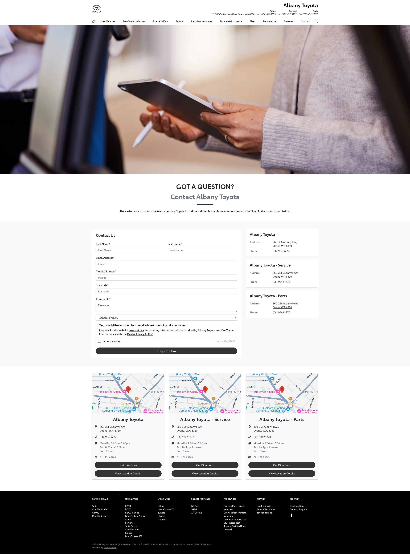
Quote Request (232, 522)
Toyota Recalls (264, 512)
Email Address (105, 257)
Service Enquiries (266, 509)
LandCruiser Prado (135, 516)
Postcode (102, 285)
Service (179, 21)
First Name (103, 244)
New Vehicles (108, 21)
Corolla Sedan (99, 516)
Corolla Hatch (99, 509)
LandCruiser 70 (166, 509)
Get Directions (128, 465)
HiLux (161, 505)
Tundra (161, 512)
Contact (305, 21)
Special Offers (160, 21)
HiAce (161, 516)
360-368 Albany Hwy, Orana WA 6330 (234, 14)
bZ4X (128, 509)
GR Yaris (195, 505)
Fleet (252, 21)
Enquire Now (166, 351)
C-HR (128, 519)
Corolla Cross (132, 529)
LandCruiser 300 (133, 536)
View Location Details (128, 473)
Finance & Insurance (231, 21)
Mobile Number (106, 271)
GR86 (194, 509)
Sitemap (154, 544)
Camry (95, 512)
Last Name (175, 244)
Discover (288, 21)
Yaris (94, 505)
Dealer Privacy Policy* (140, 334)
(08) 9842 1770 (310, 14)
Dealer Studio (110, 547)
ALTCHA (231, 341)
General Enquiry (298, 509)
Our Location (297, 505)
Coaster (162, 519)
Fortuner (129, 522)
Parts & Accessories (201, 21)
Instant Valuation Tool (235, 519)
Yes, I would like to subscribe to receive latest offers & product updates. (142, 325)
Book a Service (264, 505)
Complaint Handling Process (199, 544)
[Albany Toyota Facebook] (292, 515)
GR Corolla (196, 512)
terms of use (136, 330)
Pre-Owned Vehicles (134, 21)
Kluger (128, 532)
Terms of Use (179, 544)
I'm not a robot (112, 341)
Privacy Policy (165, 544)
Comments (103, 299)
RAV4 (128, 505)
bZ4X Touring (132, 512)
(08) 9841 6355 (268, 14)
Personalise (269, 21)
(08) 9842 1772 (289, 14)
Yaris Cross (131, 526)
